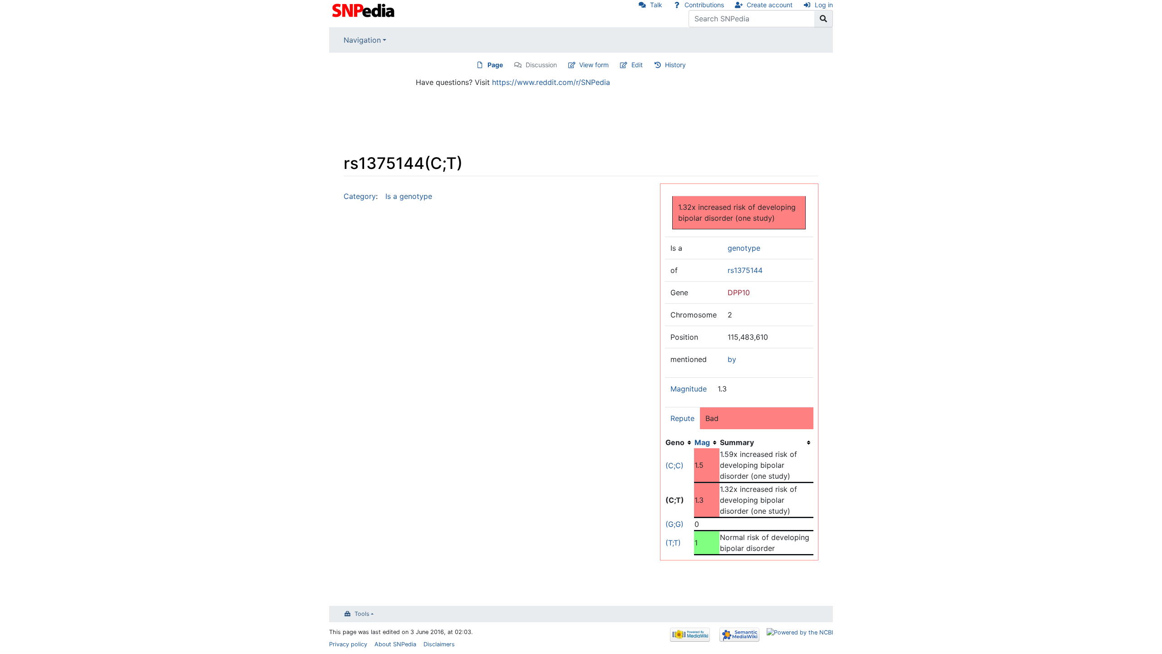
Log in (824, 5)
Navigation (362, 40)
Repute (682, 418)
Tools (362, 613)
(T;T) (673, 542)
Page (495, 65)
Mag (702, 442)
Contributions (704, 5)
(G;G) (674, 524)
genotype (744, 248)
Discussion (541, 65)
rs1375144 (745, 270)
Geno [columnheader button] (674, 442)
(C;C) (674, 465)
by (732, 359)
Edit (637, 65)
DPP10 (739, 292)
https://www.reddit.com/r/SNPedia (551, 82)
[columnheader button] (706, 442)
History (675, 65)
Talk (656, 5)
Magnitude (688, 388)
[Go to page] (823, 18)
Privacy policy (348, 644)
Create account (770, 5)
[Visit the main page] (364, 9)
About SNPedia (395, 644)
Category (360, 196)
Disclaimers (439, 644)
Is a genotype (408, 196)
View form (594, 65)
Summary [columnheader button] (737, 442)
